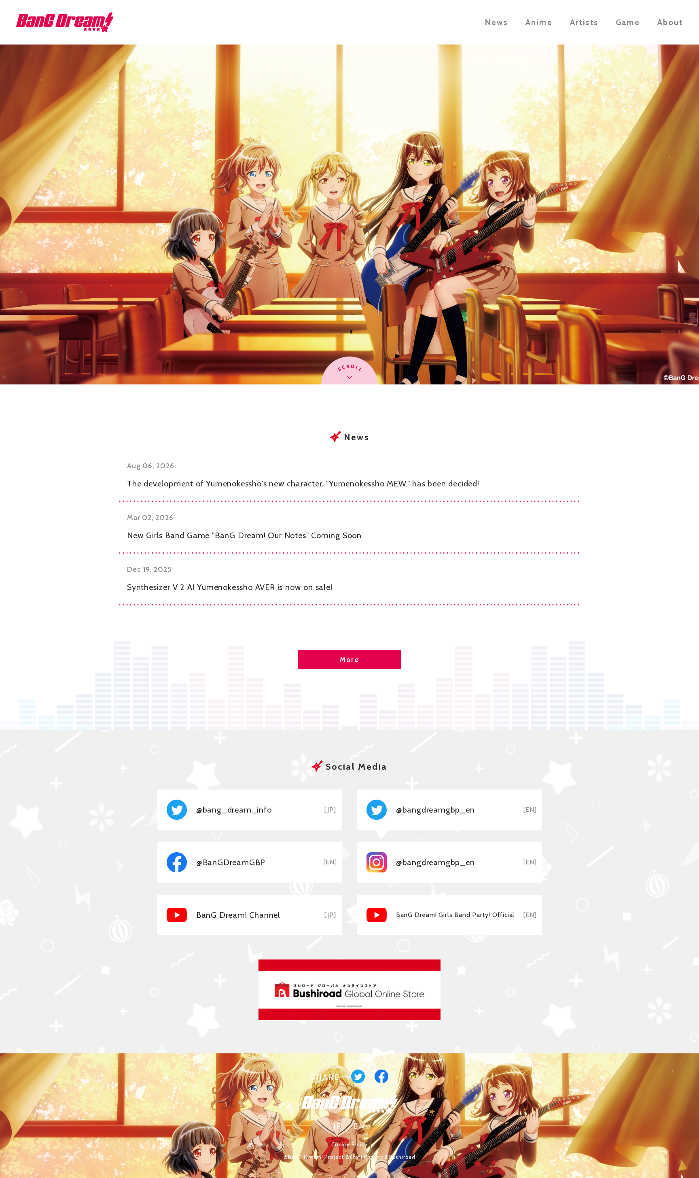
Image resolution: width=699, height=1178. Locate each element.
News (496, 22)
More (349, 660)
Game (628, 22)
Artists (584, 22)
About (670, 22)
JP (338, 1126)
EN (359, 1126)
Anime (539, 22)
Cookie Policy (349, 1144)
